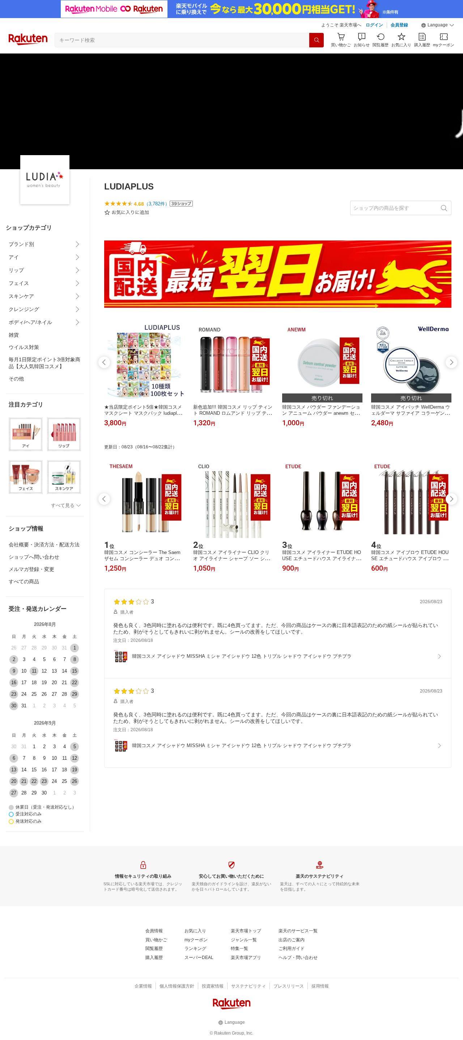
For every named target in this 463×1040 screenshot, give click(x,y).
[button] (437, 25)
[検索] (316, 40)
